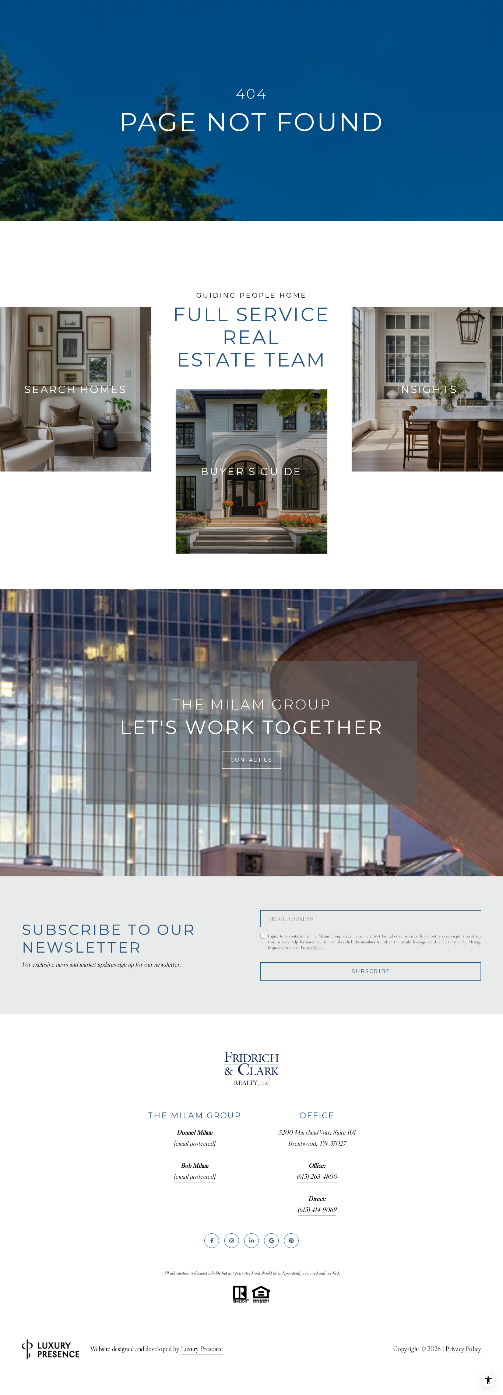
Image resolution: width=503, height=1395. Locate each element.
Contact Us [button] (251, 760)
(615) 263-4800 (316, 1177)
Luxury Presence (202, 1349)
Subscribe (371, 971)
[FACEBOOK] (211, 1240)
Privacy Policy (312, 947)
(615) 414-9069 (317, 1210)
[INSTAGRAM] (231, 1240)
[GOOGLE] (271, 1240)
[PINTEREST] (291, 1240)
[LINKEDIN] (251, 1240)
